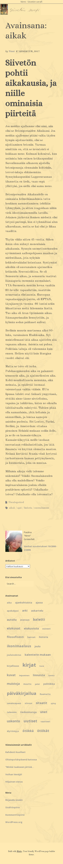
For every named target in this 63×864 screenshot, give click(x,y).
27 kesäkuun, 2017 (28, 52)
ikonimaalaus (19, 646)
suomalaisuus (41, 508)
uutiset (30, 720)
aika (9, 602)
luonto (51, 675)
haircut (31, 637)
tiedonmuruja (28, 712)
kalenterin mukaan (38, 655)
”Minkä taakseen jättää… (19, 766)
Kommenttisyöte (15, 814)
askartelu (37, 610)
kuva (41, 666)
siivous (28, 703)
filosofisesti (15, 637)
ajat (19, 508)
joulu (37, 646)
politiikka (49, 683)
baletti (39, 619)
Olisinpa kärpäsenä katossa (21, 759)
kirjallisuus (13, 665)
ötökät (43, 730)
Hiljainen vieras (14, 781)
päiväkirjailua (21, 693)
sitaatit (41, 703)
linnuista (39, 675)
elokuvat (13, 628)
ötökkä (28, 731)
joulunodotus (14, 655)
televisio (12, 712)
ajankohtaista (23, 602)
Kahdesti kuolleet (15, 752)
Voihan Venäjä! (13, 774)
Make (19, 851)
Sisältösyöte (12, 807)
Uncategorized (16, 502)
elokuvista (31, 628)
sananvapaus (14, 703)
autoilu (12, 620)
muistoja (13, 684)
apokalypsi (13, 610)
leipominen (24, 675)
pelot (37, 684)
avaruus (24, 619)
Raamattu (45, 694)
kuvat (11, 675)
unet (43, 712)
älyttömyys (13, 731)
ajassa (39, 602)
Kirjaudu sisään (14, 799)
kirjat (29, 664)
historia (28, 508)
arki (25, 610)
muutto (27, 684)
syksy (53, 703)
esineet (46, 628)
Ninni (12, 51)
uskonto (13, 721)
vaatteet (45, 721)
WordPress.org (13, 822)
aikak (12, 508)
